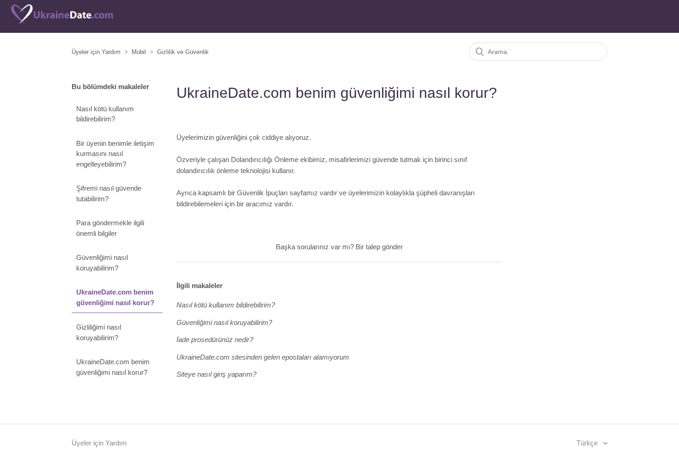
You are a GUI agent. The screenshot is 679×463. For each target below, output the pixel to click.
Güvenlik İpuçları (262, 193)
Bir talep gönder (379, 247)
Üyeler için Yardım (96, 51)
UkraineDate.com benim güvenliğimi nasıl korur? (115, 297)
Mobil (139, 51)
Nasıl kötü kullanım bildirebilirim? (105, 114)
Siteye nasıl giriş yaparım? (216, 374)
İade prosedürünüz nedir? (214, 339)
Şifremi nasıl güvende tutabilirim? (108, 193)
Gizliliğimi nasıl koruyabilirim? (98, 332)
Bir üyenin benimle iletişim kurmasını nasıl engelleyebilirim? (115, 153)
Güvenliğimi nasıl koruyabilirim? (102, 262)
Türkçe (588, 443)
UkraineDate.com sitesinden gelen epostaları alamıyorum (262, 357)
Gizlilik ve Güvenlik (183, 51)
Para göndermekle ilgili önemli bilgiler (110, 228)
